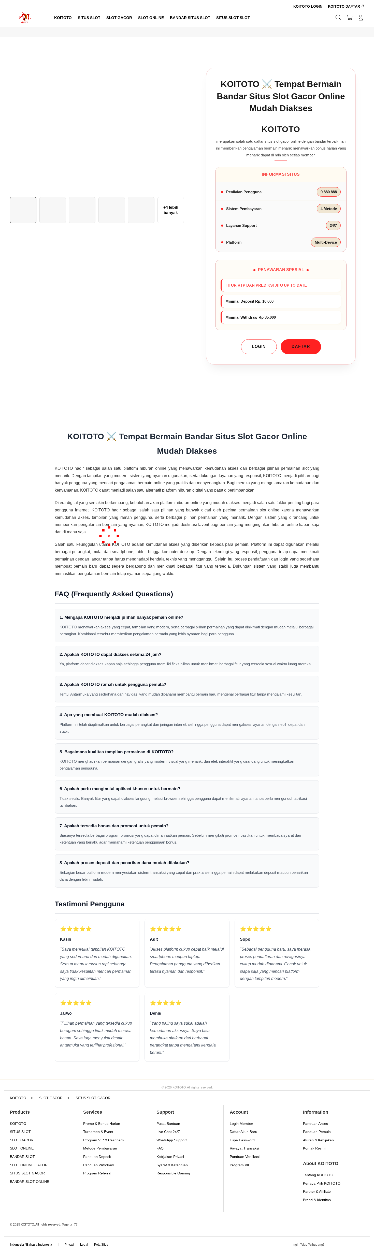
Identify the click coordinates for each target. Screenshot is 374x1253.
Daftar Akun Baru (243, 1132)
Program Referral (97, 1173)
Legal (84, 1244)
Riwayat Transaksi (244, 1148)
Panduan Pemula (317, 1132)
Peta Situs (101, 1244)
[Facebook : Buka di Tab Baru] (331, 1245)
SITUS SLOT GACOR (27, 1173)
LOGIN (259, 346)
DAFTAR (301, 346)
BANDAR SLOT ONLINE (29, 1182)
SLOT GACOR (21, 1140)
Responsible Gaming (173, 1173)
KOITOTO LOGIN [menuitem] (307, 6)
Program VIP (240, 1165)
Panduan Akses (315, 1124)
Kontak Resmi (314, 1148)
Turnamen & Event (98, 1132)
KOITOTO (18, 1124)
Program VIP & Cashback (103, 1140)
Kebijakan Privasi (170, 1157)
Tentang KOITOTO (318, 1175)
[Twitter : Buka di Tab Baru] (341, 1245)
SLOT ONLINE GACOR (29, 1165)
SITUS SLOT (20, 1132)
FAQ (160, 1148)
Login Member (241, 1124)
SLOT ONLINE (22, 1148)
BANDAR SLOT (22, 1157)
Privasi (69, 1244)
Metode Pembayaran (100, 1148)
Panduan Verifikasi (245, 1157)
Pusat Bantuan (168, 1124)
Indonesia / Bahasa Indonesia (31, 1244)
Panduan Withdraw (98, 1165)
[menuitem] (63, 18)
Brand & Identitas (317, 1200)
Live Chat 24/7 (168, 1132)
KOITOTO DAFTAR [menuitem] (344, 6)
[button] (349, 17)
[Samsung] (25, 17)
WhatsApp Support (171, 1140)
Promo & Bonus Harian (101, 1124)
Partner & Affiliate (317, 1191)
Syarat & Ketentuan (172, 1165)
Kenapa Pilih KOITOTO (321, 1183)
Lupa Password (242, 1140)
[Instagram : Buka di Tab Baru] (351, 1245)
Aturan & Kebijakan (318, 1140)
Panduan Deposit (97, 1157)
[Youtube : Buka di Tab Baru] (361, 1245)
